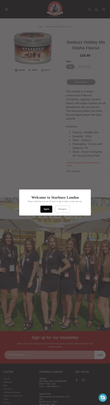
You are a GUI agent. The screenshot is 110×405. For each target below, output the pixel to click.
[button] (103, 398)
